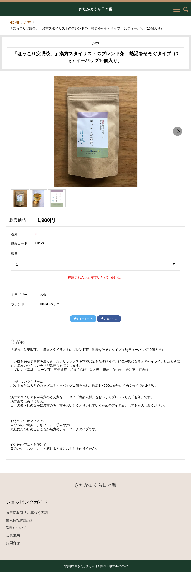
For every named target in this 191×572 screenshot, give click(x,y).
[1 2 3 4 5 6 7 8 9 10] (95, 264)
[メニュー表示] (176, 9)
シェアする (110, 318)
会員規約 (13, 535)
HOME (14, 22)
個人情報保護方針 (20, 520)
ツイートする (84, 318)
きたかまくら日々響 (95, 9)
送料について (16, 528)
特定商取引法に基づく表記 (27, 513)
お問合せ (13, 543)
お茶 (27, 22)
